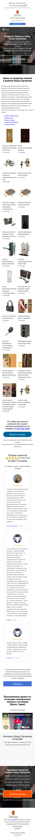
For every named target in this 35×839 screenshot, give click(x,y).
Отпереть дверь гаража (11, 115)
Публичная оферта (17, 826)
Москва (23, 5)
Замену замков (9, 118)
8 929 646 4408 (17, 59)
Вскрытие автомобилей (11, 122)
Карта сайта (17, 828)
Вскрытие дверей (10, 120)
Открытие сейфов (10, 124)
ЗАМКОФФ (14, 819)
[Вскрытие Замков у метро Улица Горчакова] (17, 13)
